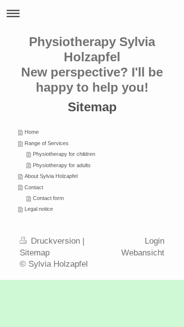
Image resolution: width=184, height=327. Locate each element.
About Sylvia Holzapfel (51, 176)
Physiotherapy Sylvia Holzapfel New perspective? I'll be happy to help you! (92, 64)
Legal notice (39, 209)
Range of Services (47, 143)
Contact (34, 187)
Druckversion (55, 241)
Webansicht (142, 252)
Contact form (48, 198)
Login (154, 241)
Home (32, 132)
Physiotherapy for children (64, 154)
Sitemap (35, 252)
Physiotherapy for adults (62, 165)
